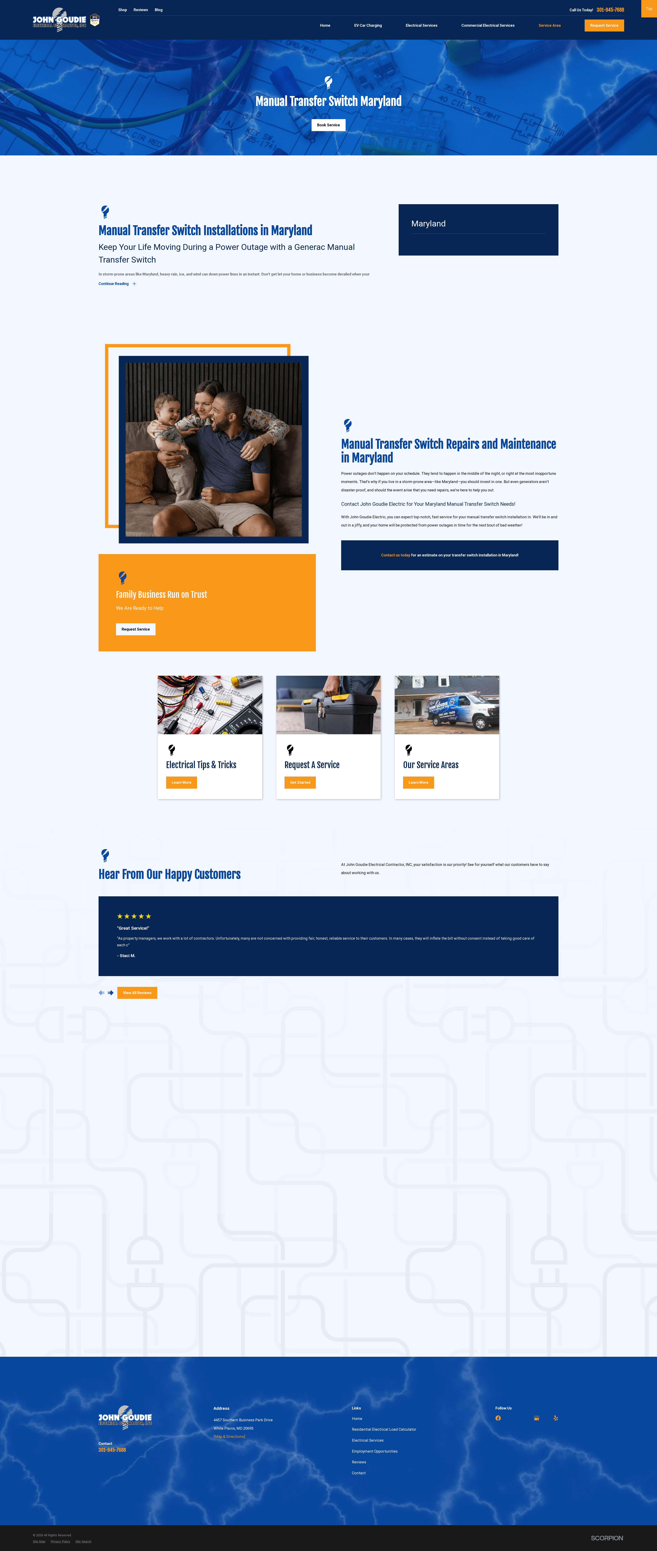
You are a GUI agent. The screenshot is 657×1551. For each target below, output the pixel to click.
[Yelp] (555, 1418)
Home (357, 1418)
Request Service (604, 25)
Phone (121, 1167)
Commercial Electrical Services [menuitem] (488, 25)
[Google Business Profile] (536, 1418)
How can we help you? (130, 1223)
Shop (122, 10)
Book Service (328, 125)
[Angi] (517, 1418)
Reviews (141, 10)
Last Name (218, 1148)
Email (216, 1167)
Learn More (181, 782)
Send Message (207, 1286)
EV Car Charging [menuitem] (368, 25)
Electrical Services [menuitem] (421, 25)
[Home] (59, 20)
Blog (159, 10)
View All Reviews (137, 993)
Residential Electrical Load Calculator (384, 1429)
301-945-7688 (610, 10)
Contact (359, 1473)
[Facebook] (498, 1418)
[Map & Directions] (229, 1436)
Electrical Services (368, 1440)
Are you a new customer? (132, 1204)
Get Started (300, 782)
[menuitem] (39, 1541)
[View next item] (111, 993)
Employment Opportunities (375, 1451)
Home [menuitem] (325, 25)
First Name (124, 1148)
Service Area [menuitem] (550, 25)
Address (122, 1186)
